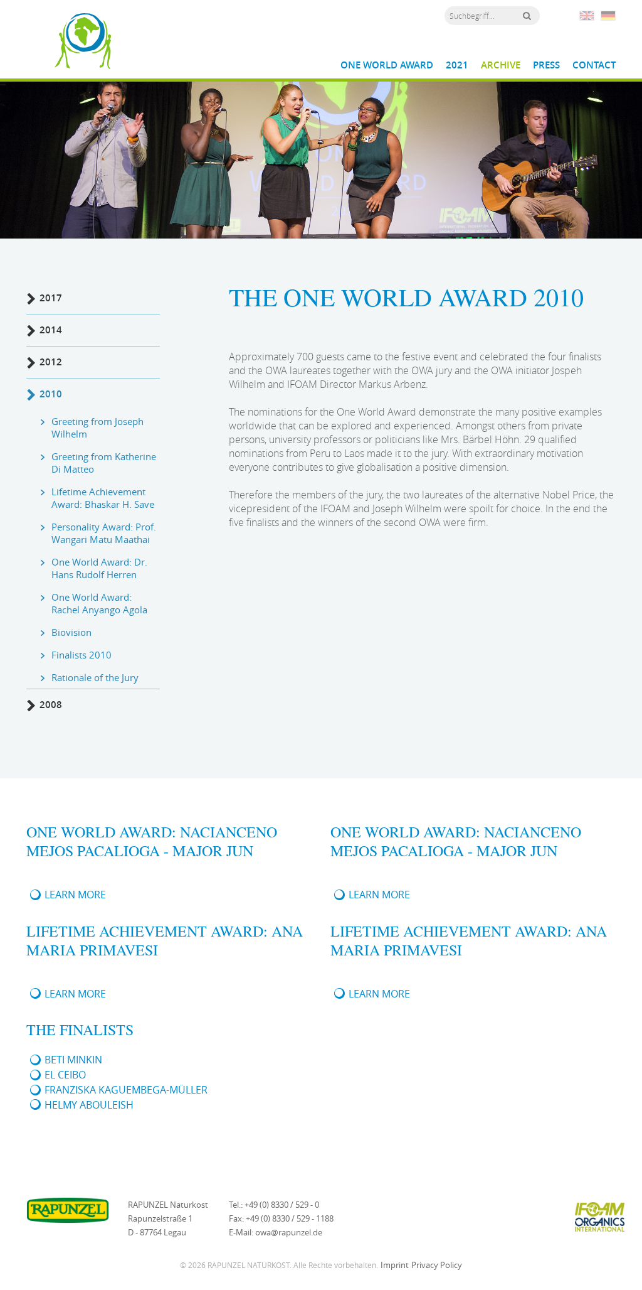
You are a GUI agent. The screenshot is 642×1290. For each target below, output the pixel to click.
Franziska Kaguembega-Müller (126, 1090)
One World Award (386, 65)
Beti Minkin (73, 1060)
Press (546, 65)
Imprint (395, 1265)
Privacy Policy (436, 1265)
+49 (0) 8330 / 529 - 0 (282, 1204)
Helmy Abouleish (89, 1105)
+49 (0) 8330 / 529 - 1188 (290, 1218)
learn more (75, 894)
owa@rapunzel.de (288, 1232)
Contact (594, 65)
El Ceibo (65, 1075)
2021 (457, 65)
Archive (500, 65)
